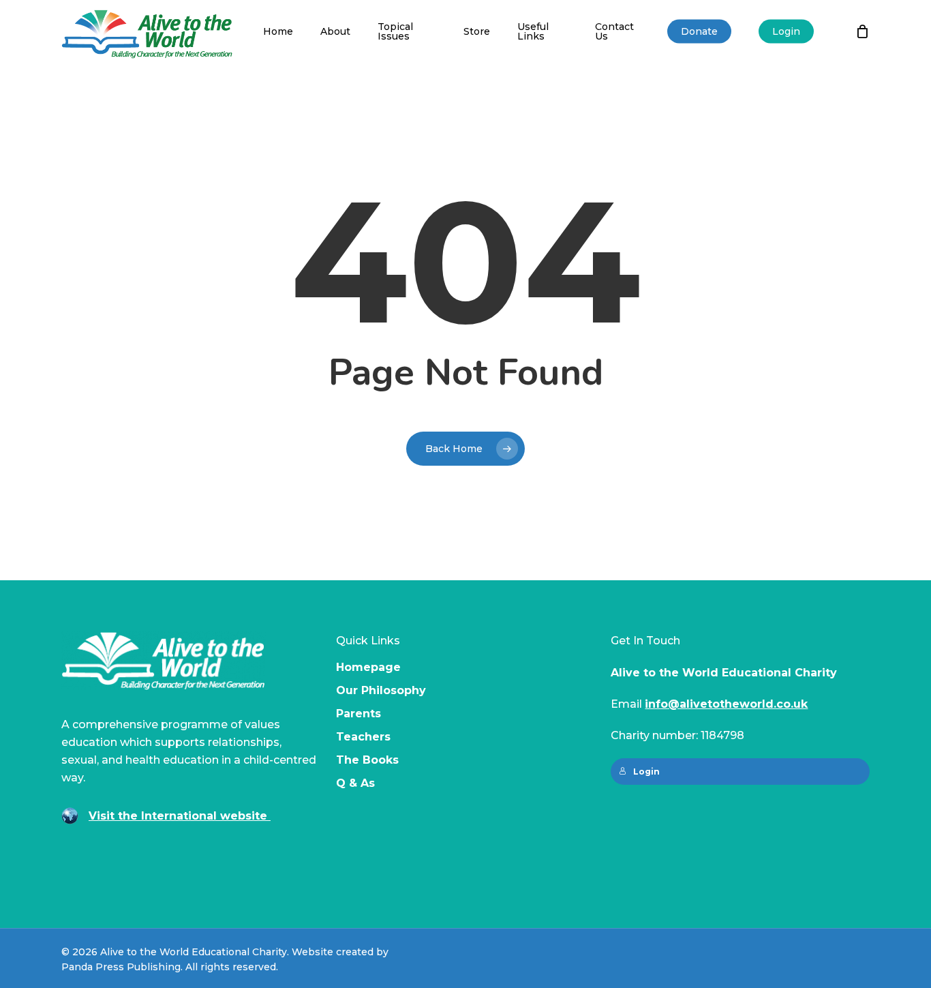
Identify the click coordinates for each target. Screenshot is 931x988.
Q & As (355, 783)
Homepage (368, 667)
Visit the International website (180, 815)
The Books (367, 759)
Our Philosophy (381, 690)
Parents (358, 713)
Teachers (363, 736)
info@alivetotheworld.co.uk (726, 704)
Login (646, 771)
